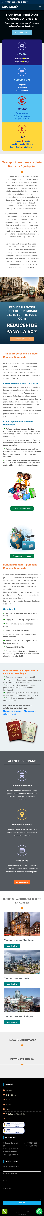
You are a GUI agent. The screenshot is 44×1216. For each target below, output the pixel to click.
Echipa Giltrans (11, 1095)
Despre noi (9, 1090)
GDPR (8, 1119)
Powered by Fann (22, 1214)
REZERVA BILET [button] (22, 32)
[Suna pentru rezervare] (4, 1211)
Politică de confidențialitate (15, 1114)
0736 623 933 (9, 2)
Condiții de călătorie (14, 711)
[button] (39, 1211)
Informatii (9, 1104)
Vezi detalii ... (12, 946)
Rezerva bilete (22, 882)
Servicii (8, 1100)
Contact (8, 1109)
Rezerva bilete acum (23, 339)
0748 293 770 (23, 2)
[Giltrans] (10, 7)
